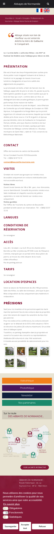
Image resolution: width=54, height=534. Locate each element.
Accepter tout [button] (25, 526)
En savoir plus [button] (11, 504)
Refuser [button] (42, 526)
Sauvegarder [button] (10, 526)
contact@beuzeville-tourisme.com (19, 162)
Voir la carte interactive (34, 467)
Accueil (18, 18)
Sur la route (24, 415)
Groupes (25, 18)
